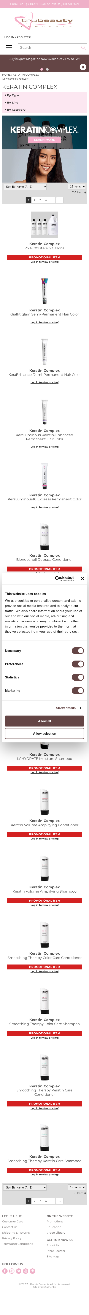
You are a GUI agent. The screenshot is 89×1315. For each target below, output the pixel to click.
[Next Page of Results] (60, 200)
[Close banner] (82, 578)
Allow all (44, 721)
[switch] (78, 663)
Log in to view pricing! (45, 261)
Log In (9, 37)
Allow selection (44, 733)
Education (54, 1227)
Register (24, 37)
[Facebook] (5, 1271)
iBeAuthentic (48, 1287)
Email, (14, 4)
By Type (13, 95)
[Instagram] (11, 1271)
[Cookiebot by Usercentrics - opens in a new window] (56, 578)
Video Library (56, 1232)
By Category (16, 109)
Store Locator (56, 1251)
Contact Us (9, 1227)
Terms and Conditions (17, 1243)
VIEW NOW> (71, 59)
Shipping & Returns (16, 1232)
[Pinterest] (32, 1271)
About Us (53, 1245)
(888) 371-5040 (36, 4)
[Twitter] (18, 1271)
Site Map (53, 1256)
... (52, 200)
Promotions (55, 1221)
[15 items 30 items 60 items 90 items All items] (77, 186)
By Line (12, 102)
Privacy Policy (11, 1238)
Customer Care (12, 1221)
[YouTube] (25, 1271)
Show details (66, 708)
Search (83, 48)
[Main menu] (8, 47)
